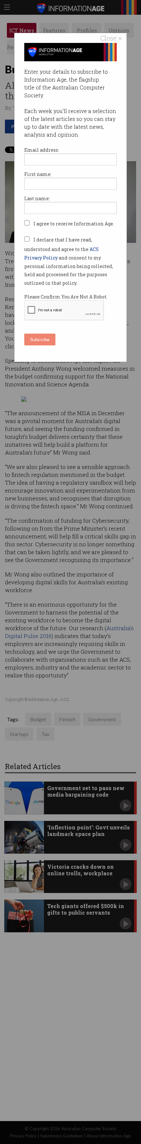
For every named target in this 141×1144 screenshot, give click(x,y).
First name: (37, 174)
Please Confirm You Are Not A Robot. (66, 297)
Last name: (37, 198)
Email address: (41, 150)
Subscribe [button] (40, 339)
